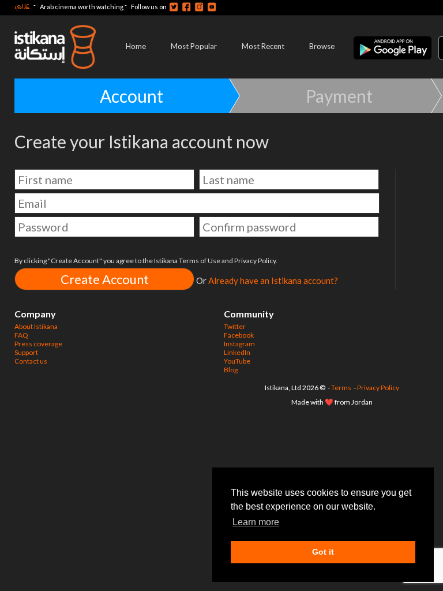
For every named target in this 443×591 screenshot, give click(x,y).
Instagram (239, 343)
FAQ (21, 335)
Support (26, 352)
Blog (231, 369)
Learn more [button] (255, 522)
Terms (341, 387)
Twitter (235, 326)
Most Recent (263, 46)
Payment (339, 95)
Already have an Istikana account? (273, 280)
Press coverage (38, 343)
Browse (322, 46)
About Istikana (36, 326)
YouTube (237, 361)
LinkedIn (237, 352)
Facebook (239, 335)
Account (131, 95)
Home (136, 46)
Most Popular (194, 46)
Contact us (30, 361)
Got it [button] (323, 551)
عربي (21, 5)
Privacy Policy (378, 387)
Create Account (105, 279)
